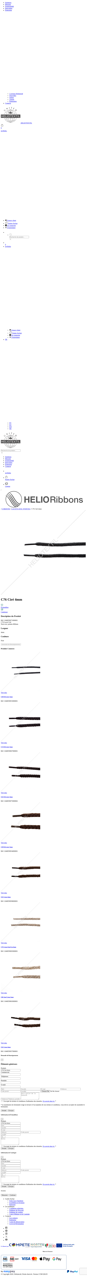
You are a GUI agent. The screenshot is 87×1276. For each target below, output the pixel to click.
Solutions (8, 3)
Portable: (4, 1080)
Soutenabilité (9, 6)
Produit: (3, 1068)
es (10, 425)
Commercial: (5, 1072)
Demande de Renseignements (11, 644)
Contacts (8, 103)
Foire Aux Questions (16, 1201)
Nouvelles (12, 96)
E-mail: (3, 1085)
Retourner (5, 1195)
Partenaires (13, 101)
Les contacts (13, 1218)
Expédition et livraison (16, 1203)
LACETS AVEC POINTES (20, 509)
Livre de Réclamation (16, 1224)
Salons (11, 97)
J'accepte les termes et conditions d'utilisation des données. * (29, 1101)
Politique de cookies (16, 1212)
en (10, 427)
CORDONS (6, 509)
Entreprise (12, 1220)
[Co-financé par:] (41, 1247)
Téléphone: (4, 1076)
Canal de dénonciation (16, 1222)
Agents (11, 99)
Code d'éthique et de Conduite (19, 1214)
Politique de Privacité (16, 1210)
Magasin (8, 4)
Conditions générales (16, 1208)
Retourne (12, 1205)
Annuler (4, 1110)
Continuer (13, 1195)
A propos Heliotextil (16, 94)
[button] (43, 173)
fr (10, 429)
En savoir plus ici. (49, 1101)
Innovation (8, 8)
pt (10, 423)
